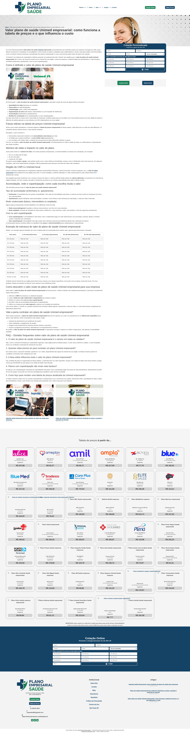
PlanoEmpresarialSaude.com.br (88, 731)
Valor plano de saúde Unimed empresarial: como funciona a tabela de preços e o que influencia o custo (153, 699)
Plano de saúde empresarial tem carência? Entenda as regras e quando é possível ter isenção (153, 691)
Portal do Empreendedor (85, 730)
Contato (114, 7)
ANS (79, 730)
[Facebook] (32, 720)
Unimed (40, 50)
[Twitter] (35, 720)
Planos (81, 7)
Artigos (106, 7)
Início (7, 27)
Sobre (91, 7)
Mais (97, 7)
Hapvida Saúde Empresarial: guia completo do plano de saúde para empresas (153, 684)
